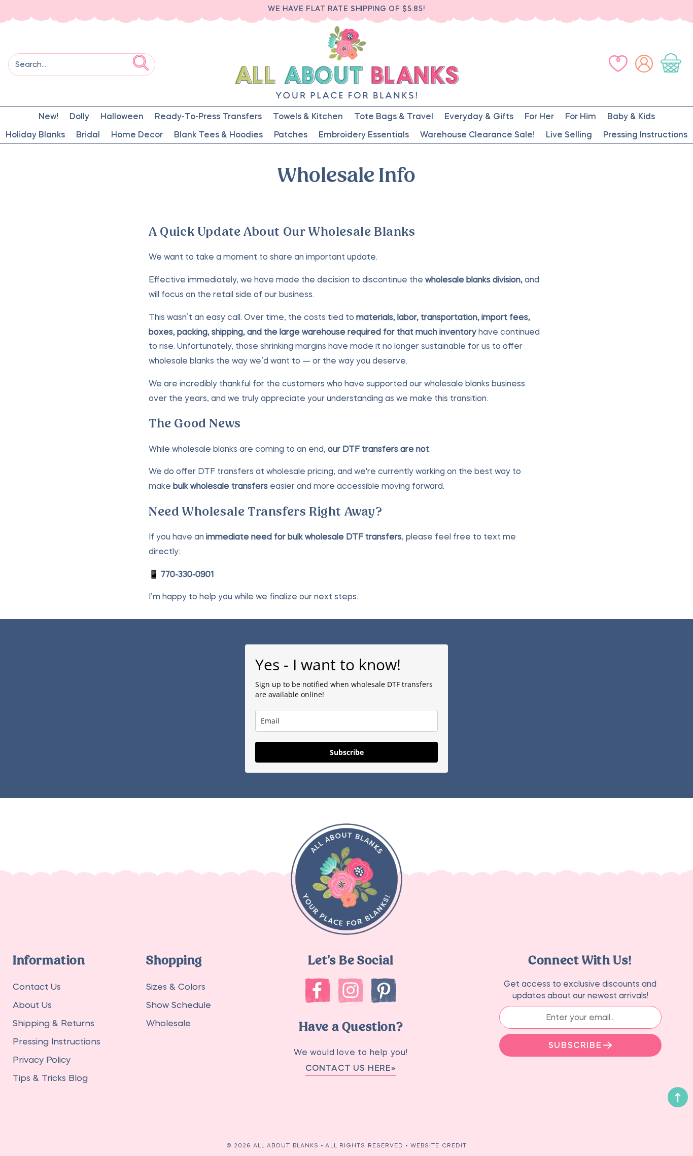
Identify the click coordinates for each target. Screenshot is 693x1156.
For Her (539, 116)
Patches (290, 134)
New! (48, 116)
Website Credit (438, 1145)
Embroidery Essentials (364, 134)
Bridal (88, 134)
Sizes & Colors (175, 987)
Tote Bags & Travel (393, 116)
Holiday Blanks (35, 134)
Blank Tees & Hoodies (218, 134)
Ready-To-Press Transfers (208, 116)
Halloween (122, 116)
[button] (673, 63)
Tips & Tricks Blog (50, 1078)
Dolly (79, 116)
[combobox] (81, 64)
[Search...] (141, 63)
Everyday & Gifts (478, 116)
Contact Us (37, 987)
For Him (580, 116)
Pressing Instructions (645, 134)
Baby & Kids (631, 116)
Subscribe (347, 752)
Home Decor (137, 134)
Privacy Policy (42, 1060)
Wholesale (168, 1023)
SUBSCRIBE (575, 1045)
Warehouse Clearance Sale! (477, 134)
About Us (32, 1005)
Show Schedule (178, 1005)
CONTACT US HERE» (350, 1068)
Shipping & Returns (53, 1023)
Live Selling (569, 134)
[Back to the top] (678, 1097)
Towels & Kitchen (308, 116)
